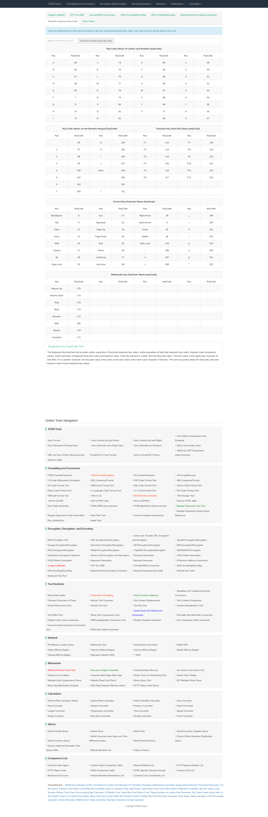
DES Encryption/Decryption (190, 545)
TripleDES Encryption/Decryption (150, 550)
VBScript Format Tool (58, 495)
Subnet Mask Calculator (102, 700)
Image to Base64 (56, 15)
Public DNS (182, 644)
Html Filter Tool (98, 515)
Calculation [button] (194, 3)
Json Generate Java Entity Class (107, 445)
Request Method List (144, 765)
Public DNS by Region (58, 650)
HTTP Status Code (57, 770)
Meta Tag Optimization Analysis (63, 685)
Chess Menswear (67, 800)
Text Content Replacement (147, 600)
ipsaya (179, 785)
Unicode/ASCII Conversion (102, 15)
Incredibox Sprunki (197, 788)
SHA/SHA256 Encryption (189, 550)
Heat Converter (55, 706)
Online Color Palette (186, 675)
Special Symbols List (101, 750)
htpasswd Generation (101, 560)
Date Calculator (169, 796)
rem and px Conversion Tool (190, 670)
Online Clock (97, 731)
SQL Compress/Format (102, 480)
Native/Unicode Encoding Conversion (198, 15)
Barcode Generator (143, 560)
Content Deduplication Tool (190, 605)
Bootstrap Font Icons (58, 775)
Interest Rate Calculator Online (63, 700)
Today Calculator (97, 800)
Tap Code (196, 792)
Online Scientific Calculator (147, 700)
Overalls (158, 796)
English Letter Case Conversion (63, 620)
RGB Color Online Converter (105, 629)
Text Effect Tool (55, 615)
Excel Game (159, 788)
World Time (139, 731)
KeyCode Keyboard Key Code (62, 21)
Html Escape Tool (185, 495)
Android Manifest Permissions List (107, 775)
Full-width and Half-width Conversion (195, 615)
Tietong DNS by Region (59, 655)
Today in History (141, 750)
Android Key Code (185, 570)
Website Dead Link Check (103, 680)
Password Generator (144, 555)
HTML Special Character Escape (150, 770)
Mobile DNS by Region (188, 650)
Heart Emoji (77, 796)
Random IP (124, 785)
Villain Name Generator (94, 796)
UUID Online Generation (189, 555)
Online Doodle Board (58, 731)
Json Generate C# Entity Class (63, 445)
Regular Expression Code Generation (66, 515)
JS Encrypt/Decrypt (186, 475)
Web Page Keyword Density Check (108, 685)
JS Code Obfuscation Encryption (64, 480)
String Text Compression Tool (105, 615)
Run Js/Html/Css (56, 520)
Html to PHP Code (100, 501)
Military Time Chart (65, 792)
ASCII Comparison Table (103, 770)
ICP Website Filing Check (189, 680)
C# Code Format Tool (58, 485)
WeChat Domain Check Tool (61, 670)
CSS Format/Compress (102, 475)
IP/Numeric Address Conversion (192, 560)
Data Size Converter (101, 716)
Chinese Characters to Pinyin (62, 600)
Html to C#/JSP (55, 501)
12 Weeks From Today (116, 792)
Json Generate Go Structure (147, 445)
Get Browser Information (146, 644)
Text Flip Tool (140, 605)
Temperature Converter (102, 711)
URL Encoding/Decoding (163, 15)
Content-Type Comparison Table (107, 765)
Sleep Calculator (199, 796)
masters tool (113, 785)
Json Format (54, 440)
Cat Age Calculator (135, 800)
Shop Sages (184, 796)
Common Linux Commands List (149, 775)
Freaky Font (65, 796)
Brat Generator (183, 792)
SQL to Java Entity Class (189, 445)
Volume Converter (99, 706)
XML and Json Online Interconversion (66, 455)
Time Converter (141, 711)
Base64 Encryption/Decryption (192, 540)
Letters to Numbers (114, 788)
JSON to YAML (55, 460)
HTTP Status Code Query (146, 685)
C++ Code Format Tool (145, 490)
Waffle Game (82, 800)
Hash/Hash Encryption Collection (64, 555)
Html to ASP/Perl (142, 501)
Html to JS (96, 495)
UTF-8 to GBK (77, 15)
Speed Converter (185, 711)
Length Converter (56, 711)
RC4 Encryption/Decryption (61, 550)
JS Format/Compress (144, 475)
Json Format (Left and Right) (148, 440)
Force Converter (185, 716)
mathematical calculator (163, 785)
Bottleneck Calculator (75, 785)
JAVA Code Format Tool (102, 485)
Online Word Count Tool (59, 605)
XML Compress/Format (188, 480)
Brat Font (131, 792)
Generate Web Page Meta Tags (106, 675)
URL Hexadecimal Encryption (105, 540)
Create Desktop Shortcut (146, 670)
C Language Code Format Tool (106, 490)
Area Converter (184, 700)
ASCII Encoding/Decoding (133, 15)
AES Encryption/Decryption (147, 545)
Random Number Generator (147, 620)
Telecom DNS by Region (103, 650)
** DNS (137, 655)
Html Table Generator (58, 506)
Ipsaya (144, 806)
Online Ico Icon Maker (58, 675)
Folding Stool (146, 796)
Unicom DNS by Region (145, 650)
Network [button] (160, 3)
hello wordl (78, 788)
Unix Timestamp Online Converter (193, 620)
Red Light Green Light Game (138, 788)
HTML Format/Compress (60, 475)
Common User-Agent (58, 765)
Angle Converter (56, 716)
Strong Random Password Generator (201, 785)
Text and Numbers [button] (141, 3)
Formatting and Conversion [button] (80, 3)
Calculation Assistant (141, 785)
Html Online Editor (57, 595)
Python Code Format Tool (189, 485)
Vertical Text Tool (99, 605)
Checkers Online (131, 796)
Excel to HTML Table (187, 501)
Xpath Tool (96, 520)
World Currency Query (59, 740)
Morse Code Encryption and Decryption (110, 555)
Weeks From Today (146, 792)
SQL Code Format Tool (145, 485)
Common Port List (185, 770)
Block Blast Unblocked (177, 788)
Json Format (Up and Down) (105, 440)
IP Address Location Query (61, 644)
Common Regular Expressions (149, 515)
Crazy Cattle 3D (115, 796)
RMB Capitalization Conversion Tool (108, 620)
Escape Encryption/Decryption (62, 545)
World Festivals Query (144, 740)
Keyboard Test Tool (57, 576)
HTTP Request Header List (190, 765)
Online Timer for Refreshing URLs (150, 675)
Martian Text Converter (102, 600)
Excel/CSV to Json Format (103, 455)
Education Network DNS (102, 655)
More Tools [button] (88, 21)
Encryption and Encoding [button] (112, 3)
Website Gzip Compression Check (64, 680)
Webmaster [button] (177, 3)
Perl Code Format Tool (188, 490)
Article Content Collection (146, 595)
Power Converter (185, 706)
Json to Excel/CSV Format (146, 455)
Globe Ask (89, 788)
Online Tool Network (96, 785)
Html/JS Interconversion (145, 495)
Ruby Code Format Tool (59, 490)
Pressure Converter (143, 706)
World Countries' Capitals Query (192, 731)
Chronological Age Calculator (90, 792)
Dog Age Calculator (116, 800)
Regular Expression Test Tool (191, 506)
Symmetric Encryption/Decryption (107, 545)
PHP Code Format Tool (145, 480)
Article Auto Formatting (102, 595)
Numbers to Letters (166, 792)
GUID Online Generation (60, 560)
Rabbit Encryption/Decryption (105, 550)
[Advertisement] (139, 391)
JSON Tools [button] (54, 3)
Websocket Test (98, 644)
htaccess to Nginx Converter (104, 670)
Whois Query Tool (142, 680)
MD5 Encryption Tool (58, 540)
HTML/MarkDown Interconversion (150, 506)
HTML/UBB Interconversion (104, 506)
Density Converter (142, 716)
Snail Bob (99, 788)
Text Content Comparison (189, 600)
